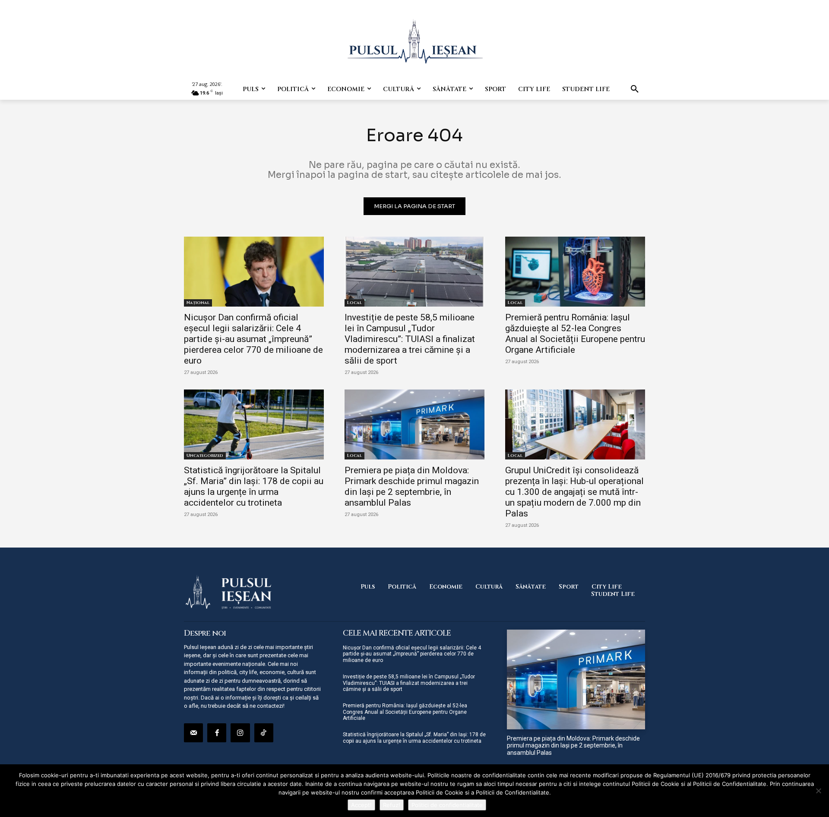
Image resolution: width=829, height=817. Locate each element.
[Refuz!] (818, 790)
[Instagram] (240, 732)
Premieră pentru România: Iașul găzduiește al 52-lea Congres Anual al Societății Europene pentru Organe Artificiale (575, 333)
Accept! (361, 804)
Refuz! (391, 804)
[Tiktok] (263, 732)
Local (354, 303)
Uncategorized (205, 456)
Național (198, 303)
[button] (634, 89)
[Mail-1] (193, 732)
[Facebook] (216, 732)
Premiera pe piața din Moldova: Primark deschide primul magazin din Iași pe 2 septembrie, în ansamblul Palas (412, 486)
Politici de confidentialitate (447, 804)
